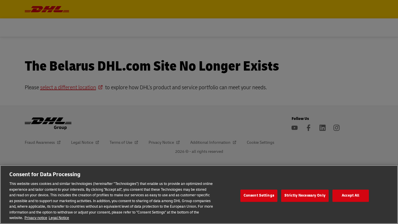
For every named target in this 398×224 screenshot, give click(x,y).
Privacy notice (35, 218)
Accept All (350, 195)
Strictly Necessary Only (304, 195)
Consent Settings (259, 195)
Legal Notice (59, 218)
